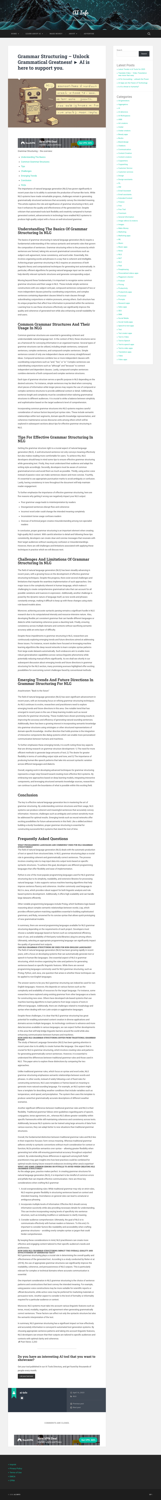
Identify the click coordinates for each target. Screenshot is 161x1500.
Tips (23, 166)
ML (119, 239)
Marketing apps (124, 236)
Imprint (13, 1464)
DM (119, 187)
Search (119, 50)
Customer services (125, 172)
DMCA (12, 1476)
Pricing (121, 284)
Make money (56, 34)
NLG (74, 1396)
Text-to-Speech (124, 341)
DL (119, 183)
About (72, 34)
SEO (120, 311)
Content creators (125, 157)
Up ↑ (151, 1494)
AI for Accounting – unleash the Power (133, 79)
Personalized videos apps (128, 273)
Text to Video (123, 337)
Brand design (123, 142)
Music (120, 243)
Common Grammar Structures (35, 162)
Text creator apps (125, 333)
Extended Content (125, 198)
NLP (120, 258)
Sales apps (122, 307)
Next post (77, 1407)
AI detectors (123, 112)
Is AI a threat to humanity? (128, 87)
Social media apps (125, 322)
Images (121, 224)
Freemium (122, 213)
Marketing (122, 232)
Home (14, 34)
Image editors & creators (128, 221)
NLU (120, 262)
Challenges (26, 171)
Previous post (78, 1404)
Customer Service (125, 168)
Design (121, 176)
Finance (121, 202)
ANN (120, 119)
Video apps (122, 359)
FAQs (23, 185)
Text (120, 329)
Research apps (124, 303)
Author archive (22, 1398)
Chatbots (122, 146)
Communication (124, 149)
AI (119, 108)
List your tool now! (26, 1376)
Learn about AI (33, 34)
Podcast (121, 281)
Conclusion (26, 180)
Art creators (123, 123)
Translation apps (124, 352)
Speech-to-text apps (126, 326)
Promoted (122, 296)
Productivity (123, 288)
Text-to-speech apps (126, 344)
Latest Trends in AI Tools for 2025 (131, 69)
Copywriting (123, 164)
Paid (120, 266)
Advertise (89, 34)
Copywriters (123, 161)
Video (120, 356)
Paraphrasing (123, 269)
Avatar (120, 127)
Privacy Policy (16, 1468)
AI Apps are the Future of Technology (132, 83)
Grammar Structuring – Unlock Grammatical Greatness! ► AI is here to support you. (54, 62)
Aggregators (123, 104)
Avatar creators (124, 131)
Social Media (123, 318)
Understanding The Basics (33, 157)
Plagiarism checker (125, 277)
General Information (126, 217)
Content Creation (125, 153)
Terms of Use (16, 1472)
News (120, 251)
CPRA (12, 1480)
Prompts (121, 299)
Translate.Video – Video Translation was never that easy (132, 74)
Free (120, 206)
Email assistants (125, 194)
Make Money (123, 228)
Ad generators (123, 101)
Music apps (122, 247)
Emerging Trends (29, 176)
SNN (120, 314)
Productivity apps (125, 292)
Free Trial (122, 209)
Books (120, 138)
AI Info (80, 12)
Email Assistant (124, 191)
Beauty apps (123, 134)
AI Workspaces (124, 116)
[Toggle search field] (149, 34)
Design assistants (125, 179)
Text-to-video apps (125, 348)
